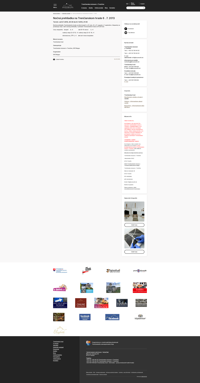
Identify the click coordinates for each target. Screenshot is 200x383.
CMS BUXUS (144, 376)
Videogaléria (57, 359)
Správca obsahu (103, 374)
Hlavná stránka (56, 13)
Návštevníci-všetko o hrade (133, 97)
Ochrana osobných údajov (112, 372)
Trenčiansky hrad (58, 341)
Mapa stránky (133, 3)
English (143, 3)
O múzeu (84, 8)
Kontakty (112, 8)
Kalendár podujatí (66, 13)
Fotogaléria (56, 357)
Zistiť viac (134, 225)
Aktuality (55, 345)
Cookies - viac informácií (124, 372)
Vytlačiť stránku (60, 59)
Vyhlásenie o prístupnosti (137, 372)
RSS (127, 3)
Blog (106, 8)
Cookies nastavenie (100, 372)
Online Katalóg (57, 355)
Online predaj (99, 8)
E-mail (126, 81)
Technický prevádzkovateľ (92, 374)
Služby (91, 8)
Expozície (56, 349)
